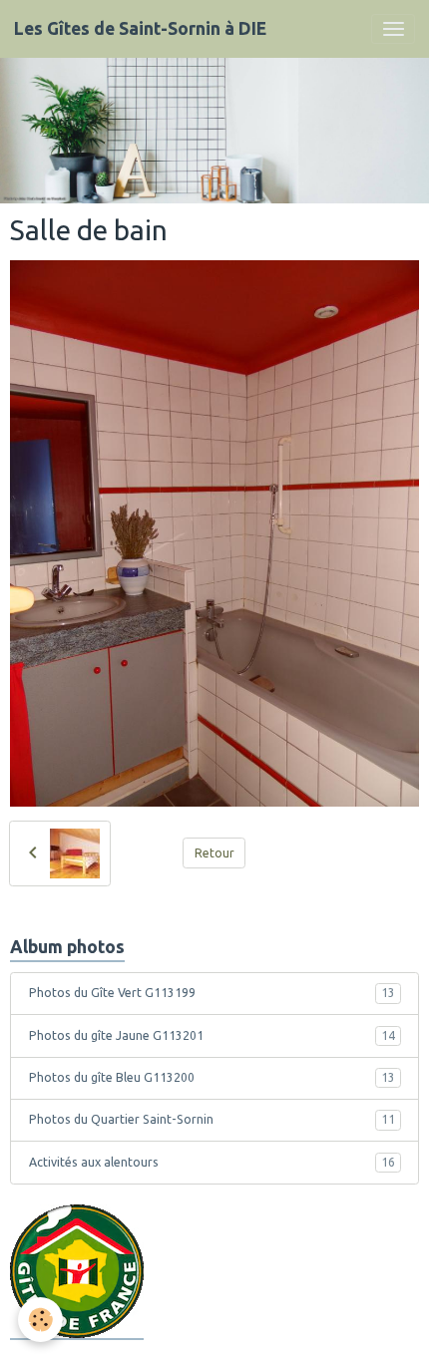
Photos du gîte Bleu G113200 (212, 1077)
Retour (214, 853)
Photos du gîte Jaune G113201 (212, 1035)
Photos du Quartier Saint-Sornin (212, 1119)
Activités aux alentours (212, 1162)
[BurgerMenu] (393, 29)
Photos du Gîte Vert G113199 (212, 992)
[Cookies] (40, 1319)
